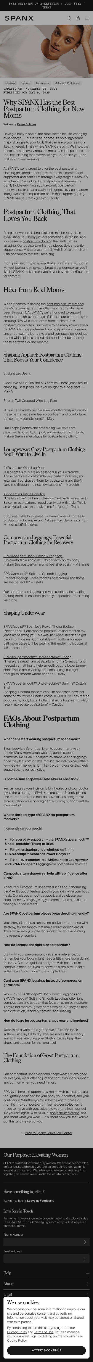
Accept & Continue (46, 1350)
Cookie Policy (16, 1340)
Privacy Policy (17, 1332)
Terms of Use (43, 1332)
